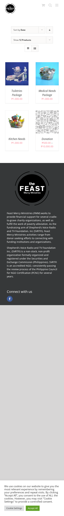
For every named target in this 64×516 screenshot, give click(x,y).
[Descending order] (49, 29)
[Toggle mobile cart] (43, 5)
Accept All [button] (33, 508)
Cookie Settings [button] (14, 508)
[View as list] (35, 48)
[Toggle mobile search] (50, 5)
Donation (47, 139)
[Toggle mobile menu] (57, 5)
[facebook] (10, 299)
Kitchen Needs (17, 139)
